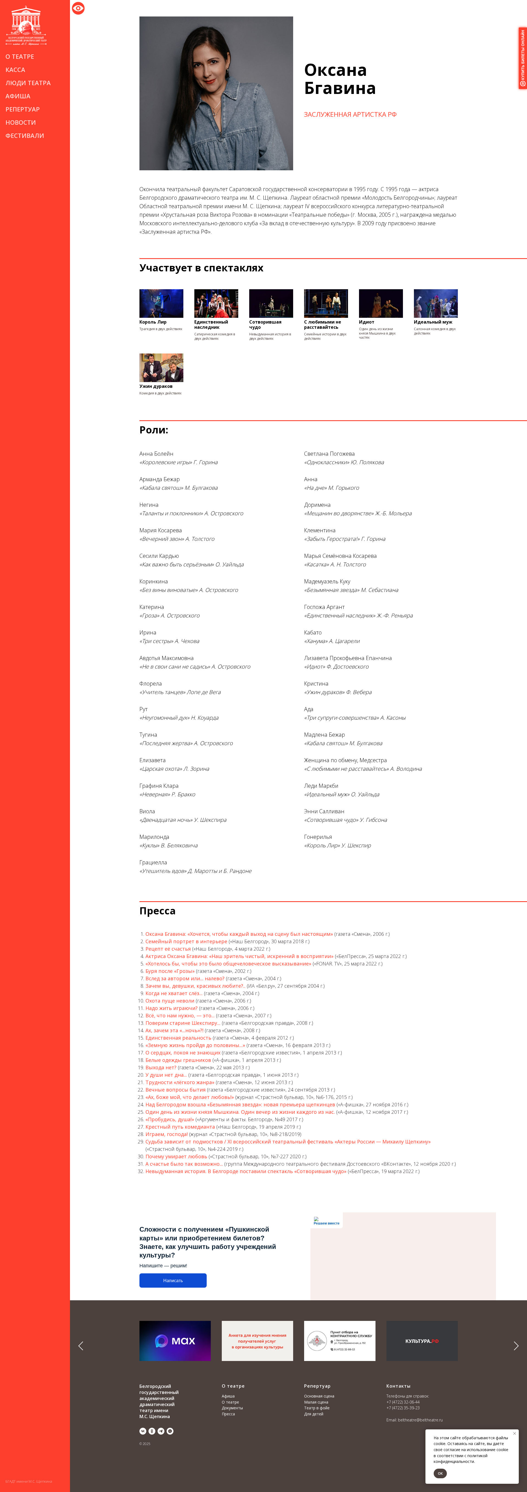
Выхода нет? (160, 1067)
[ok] (151, 1431)
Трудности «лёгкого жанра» (179, 1082)
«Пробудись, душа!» (169, 1119)
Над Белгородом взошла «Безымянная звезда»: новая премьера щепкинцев (240, 1104)
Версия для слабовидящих (78, 7)
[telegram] (161, 1431)
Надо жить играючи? (171, 1008)
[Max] (170, 1431)
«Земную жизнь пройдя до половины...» (195, 1045)
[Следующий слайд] (516, 1346)
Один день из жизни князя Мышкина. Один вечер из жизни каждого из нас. (240, 1112)
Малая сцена (316, 1402)
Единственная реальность (178, 1037)
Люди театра (28, 83)
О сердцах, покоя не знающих (182, 1052)
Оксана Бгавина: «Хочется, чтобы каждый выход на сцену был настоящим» (239, 934)
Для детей (313, 1413)
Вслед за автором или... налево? (185, 978)
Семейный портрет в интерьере (186, 941)
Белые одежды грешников (178, 1060)
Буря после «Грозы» (170, 971)
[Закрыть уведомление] (514, 1433)
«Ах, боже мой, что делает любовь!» (189, 1097)
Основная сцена (319, 1396)
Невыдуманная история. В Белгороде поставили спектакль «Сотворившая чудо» (245, 1171)
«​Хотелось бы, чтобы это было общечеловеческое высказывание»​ (228, 963)
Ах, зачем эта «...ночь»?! (174, 1030)
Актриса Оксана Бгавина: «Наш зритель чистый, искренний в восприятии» (239, 956)
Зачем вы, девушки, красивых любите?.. (196, 985)
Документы (232, 1407)
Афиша (17, 96)
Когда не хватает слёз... (174, 993)
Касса (15, 69)
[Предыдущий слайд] (80, 1346)
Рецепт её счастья (168, 948)
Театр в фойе (317, 1407)
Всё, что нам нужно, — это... (180, 1015)
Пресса (228, 1413)
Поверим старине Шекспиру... (182, 1023)
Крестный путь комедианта (180, 1126)
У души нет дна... (166, 1074)
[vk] (142, 1431)
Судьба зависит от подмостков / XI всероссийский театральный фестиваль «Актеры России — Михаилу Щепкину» (288, 1141)
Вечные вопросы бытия (175, 1089)
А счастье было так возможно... (184, 1163)
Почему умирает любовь (176, 1156)
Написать (173, 1280)
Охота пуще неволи (169, 1000)
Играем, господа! (167, 1134)
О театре (230, 1402)
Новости (20, 122)
